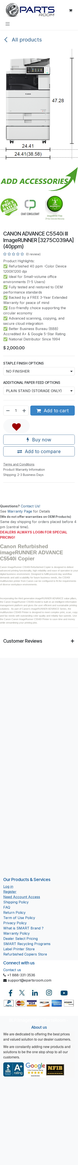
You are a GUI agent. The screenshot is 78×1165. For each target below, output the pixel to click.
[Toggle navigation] (7, 23)
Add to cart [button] (55, 410)
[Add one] (24, 410)
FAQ (6, 907)
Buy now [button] (41, 439)
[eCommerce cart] (70, 10)
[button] (16, 426)
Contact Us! (30, 506)
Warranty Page (19, 511)
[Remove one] (7, 410)
